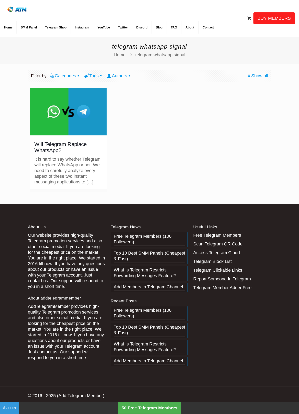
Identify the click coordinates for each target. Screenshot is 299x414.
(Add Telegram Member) (80, 395)
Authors (119, 75)
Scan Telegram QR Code (217, 243)
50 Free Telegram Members (149, 407)
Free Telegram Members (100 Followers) (142, 239)
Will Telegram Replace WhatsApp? (60, 147)
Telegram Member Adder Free (222, 287)
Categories (65, 75)
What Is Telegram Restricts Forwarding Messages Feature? (145, 272)
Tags (94, 75)
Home (119, 54)
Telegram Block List (212, 261)
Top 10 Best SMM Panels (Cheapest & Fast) (149, 256)
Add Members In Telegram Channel (148, 286)
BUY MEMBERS (274, 18)
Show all (259, 75)
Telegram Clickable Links (217, 270)
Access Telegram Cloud (216, 252)
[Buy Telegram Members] (17, 9)
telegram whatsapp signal (160, 54)
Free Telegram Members (217, 235)
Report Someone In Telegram (222, 278)
